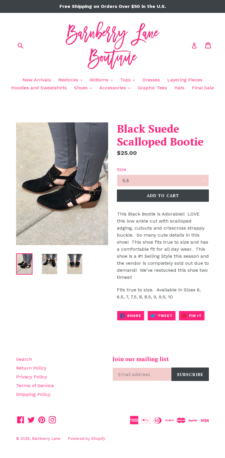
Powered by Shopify (86, 438)
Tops (129, 80)
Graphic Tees (152, 87)
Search (24, 359)
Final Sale (203, 87)
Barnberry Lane (46, 438)
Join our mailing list (140, 359)
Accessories (116, 87)
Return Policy (31, 368)
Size (121, 169)
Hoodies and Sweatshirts (39, 87)
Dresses (151, 80)
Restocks (72, 80)
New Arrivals (37, 80)
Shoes (84, 87)
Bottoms (103, 80)
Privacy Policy (31, 377)
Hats (179, 87)
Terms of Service (35, 385)
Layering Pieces (184, 80)
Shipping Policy (33, 394)
